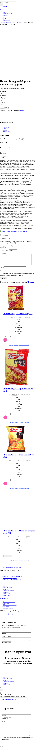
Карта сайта (6, 595)
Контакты (6, 18)
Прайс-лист (6, 20)
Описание (6, 127)
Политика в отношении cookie (12, 579)
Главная (2, 22)
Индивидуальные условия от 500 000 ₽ (19, 345)
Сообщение (5, 722)
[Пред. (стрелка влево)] (0, 746)
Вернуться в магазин (19, 696)
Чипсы (14, 22)
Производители (7, 13)
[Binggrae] (4, 119)
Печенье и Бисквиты (9, 602)
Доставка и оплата (8, 16)
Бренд (5, 130)
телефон (4, 715)
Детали (5, 128)
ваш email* (5, 633)
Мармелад (6, 606)
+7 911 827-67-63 (5, 567)
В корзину (5, 340)
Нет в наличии (7, 556)
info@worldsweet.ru (15, 567)
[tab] (19, 127)
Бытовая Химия (8, 608)
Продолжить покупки (9, 699)
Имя (1, 267)
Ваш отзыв (3, 253)
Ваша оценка (4, 250)
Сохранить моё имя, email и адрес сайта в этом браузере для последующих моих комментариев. (17, 274)
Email (2, 270)
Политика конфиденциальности (12, 576)
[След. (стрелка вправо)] (2, 746)
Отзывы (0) (6, 131)
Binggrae (19, 22)
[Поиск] (1, 4)
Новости (5, 15)
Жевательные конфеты (9, 605)
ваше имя (4, 630)
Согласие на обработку (10, 578)
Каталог (5, 12)
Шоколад (6, 603)
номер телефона (6, 636)
